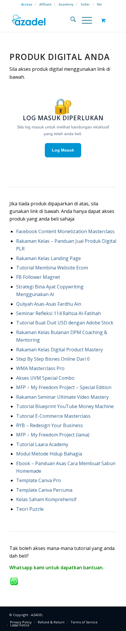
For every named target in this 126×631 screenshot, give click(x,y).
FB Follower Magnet (38, 277)
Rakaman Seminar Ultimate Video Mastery (62, 397)
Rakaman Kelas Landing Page (48, 258)
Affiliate (45, 4)
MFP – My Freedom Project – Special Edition (63, 387)
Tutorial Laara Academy (42, 444)
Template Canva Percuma (44, 490)
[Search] (70, 20)
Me (99, 4)
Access (26, 4)
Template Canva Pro (38, 480)
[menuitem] (26, 4)
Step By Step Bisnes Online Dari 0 (53, 359)
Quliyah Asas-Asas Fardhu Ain (48, 304)
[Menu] (84, 20)
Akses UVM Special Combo (45, 378)
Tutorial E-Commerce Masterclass (53, 416)
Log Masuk (63, 150)
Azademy (66, 4)
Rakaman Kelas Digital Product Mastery (59, 349)
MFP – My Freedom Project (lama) (52, 434)
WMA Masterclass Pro (40, 368)
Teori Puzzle (30, 509)
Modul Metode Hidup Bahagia (49, 454)
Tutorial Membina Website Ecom (52, 267)
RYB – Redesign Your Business (49, 425)
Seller (85, 4)
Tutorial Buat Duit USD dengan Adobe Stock (64, 322)
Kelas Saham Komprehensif (46, 499)
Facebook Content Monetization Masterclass (65, 231)
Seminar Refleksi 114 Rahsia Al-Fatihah (58, 313)
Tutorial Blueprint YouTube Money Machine (65, 406)
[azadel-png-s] (52, 20)
